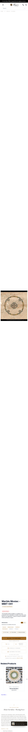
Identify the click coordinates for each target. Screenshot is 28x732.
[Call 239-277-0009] (23, 5)
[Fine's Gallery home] (14, 5)
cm (24, 622)
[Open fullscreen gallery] (14, 306)
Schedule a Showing (14, 648)
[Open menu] (3, 5)
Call (8, 644)
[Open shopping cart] (26, 5)
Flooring (13, 11)
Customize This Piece (14, 651)
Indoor (8, 11)
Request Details (21, 644)
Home (2, 11)
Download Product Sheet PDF (15, 656)
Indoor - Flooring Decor (14, 686)
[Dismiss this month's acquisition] (26, 722)
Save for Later (15, 654)
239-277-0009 (20, 658)
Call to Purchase (15, 638)
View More (4, 694)
